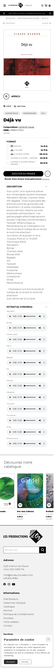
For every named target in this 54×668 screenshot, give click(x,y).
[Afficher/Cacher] (46, 186)
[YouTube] (13, 584)
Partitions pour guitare (28, 18)
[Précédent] (4, 13)
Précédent (10, 23)
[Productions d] (27, 536)
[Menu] (4, 5)
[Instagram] (9, 584)
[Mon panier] (46, 5)
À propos (8, 618)
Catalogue (10, 18)
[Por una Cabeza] (30, 496)
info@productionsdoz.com (18, 575)
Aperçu (15, 96)
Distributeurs (10, 599)
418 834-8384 (10, 578)
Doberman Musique (14, 603)
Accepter (11, 662)
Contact (7, 625)
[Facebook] (4, 584)
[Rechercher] (42, 550)
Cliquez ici (45, 179)
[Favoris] (48, 174)
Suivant (45, 23)
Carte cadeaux (11, 622)
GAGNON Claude (26, 127)
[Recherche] (42, 5)
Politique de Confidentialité (18, 614)
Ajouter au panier (23, 173)
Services (7, 610)
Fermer (25, 662)
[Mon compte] (49, 5)
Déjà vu (45, 18)
